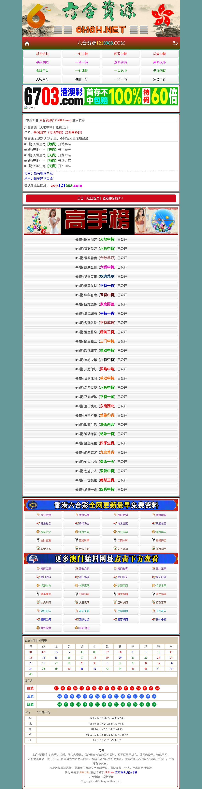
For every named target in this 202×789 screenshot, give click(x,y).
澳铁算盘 (46, 627)
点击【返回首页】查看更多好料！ (101, 198)
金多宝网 (161, 585)
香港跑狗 (161, 515)
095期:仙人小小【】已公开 (101, 462)
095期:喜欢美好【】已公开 (101, 249)
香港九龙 (84, 531)
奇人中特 (161, 619)
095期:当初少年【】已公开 (101, 360)
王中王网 (161, 568)
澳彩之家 (84, 568)
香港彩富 (161, 548)
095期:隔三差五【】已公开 (101, 341)
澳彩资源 (46, 568)
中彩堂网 (123, 610)
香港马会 (84, 523)
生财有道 (46, 540)
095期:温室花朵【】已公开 (101, 332)
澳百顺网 (123, 619)
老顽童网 (123, 585)
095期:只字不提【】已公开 (101, 415)
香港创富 (46, 548)
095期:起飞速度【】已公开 (101, 351)
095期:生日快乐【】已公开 (101, 406)
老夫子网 (84, 610)
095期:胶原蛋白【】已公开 (101, 267)
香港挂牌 (84, 515)
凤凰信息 (161, 523)
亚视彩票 (84, 540)
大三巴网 (84, 602)
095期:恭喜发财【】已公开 (101, 286)
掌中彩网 (161, 594)
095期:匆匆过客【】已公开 (101, 452)
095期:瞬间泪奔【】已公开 (101, 239)
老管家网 (84, 585)
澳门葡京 (123, 577)
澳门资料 (46, 577)
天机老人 (161, 610)
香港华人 (161, 531)
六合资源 (46, 515)
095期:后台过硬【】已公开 (101, 388)
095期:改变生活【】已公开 (101, 425)
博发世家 (123, 523)
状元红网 (161, 577)
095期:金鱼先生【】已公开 (101, 443)
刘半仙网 (84, 594)
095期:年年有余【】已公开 (101, 295)
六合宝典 (123, 531)
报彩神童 (84, 627)
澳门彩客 (123, 568)
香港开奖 (161, 540)
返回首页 (27, 43)
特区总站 (123, 515)
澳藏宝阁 (46, 619)
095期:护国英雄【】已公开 (101, 276)
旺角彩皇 (46, 523)
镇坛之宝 (46, 531)
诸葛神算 (46, 594)
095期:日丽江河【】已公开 (101, 378)
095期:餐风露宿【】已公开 (101, 258)
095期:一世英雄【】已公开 (101, 480)
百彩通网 (123, 602)
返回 (175, 43)
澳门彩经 (84, 577)
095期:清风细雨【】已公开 (101, 313)
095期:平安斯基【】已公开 (101, 397)
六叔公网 (84, 548)
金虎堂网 (46, 602)
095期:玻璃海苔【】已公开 (101, 434)
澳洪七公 (84, 619)
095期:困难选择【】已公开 (101, 304)
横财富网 (161, 602)
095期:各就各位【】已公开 (101, 323)
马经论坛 (46, 610)
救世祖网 (123, 594)
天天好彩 (123, 548)
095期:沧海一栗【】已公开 (101, 489)
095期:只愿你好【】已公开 (101, 369)
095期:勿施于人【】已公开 (101, 471)
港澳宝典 (46, 585)
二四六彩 (123, 540)
